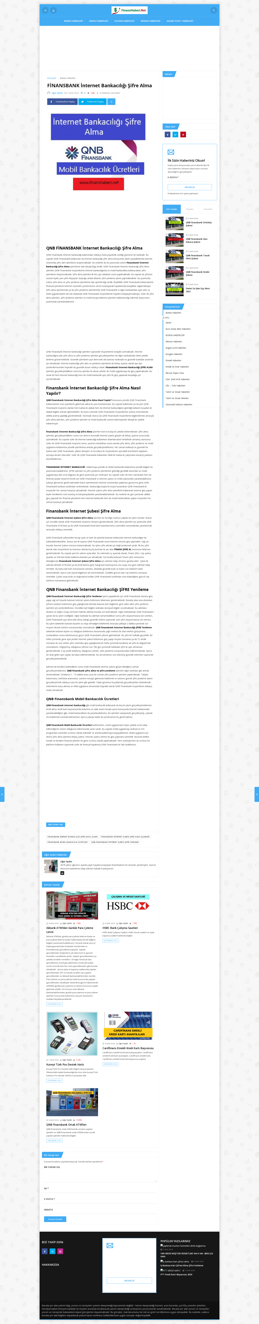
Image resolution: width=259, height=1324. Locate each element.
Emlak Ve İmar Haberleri (177, 366)
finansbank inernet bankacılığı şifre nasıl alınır (72, 836)
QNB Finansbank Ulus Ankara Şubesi (196, 241)
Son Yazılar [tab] (171, 209)
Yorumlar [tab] (208, 209)
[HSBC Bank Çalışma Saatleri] (128, 905)
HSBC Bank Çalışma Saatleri (120, 928)
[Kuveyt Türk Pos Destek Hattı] (72, 1033)
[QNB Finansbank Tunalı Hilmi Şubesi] (175, 256)
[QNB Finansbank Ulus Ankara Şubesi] (175, 239)
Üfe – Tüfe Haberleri (175, 385)
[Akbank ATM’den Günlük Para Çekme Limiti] (72, 905)
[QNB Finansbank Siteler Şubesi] (175, 272)
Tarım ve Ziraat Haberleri (178, 391)
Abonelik (190, 187)
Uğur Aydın (57, 92)
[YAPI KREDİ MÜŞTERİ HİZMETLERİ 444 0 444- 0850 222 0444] (183, 1245)
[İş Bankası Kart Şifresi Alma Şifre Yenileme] (175, 1261)
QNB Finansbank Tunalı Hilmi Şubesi (198, 257)
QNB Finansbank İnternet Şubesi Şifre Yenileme (115, 842)
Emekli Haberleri (98, 20)
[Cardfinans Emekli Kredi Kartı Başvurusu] (128, 1025)
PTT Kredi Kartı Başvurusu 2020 (176, 1274)
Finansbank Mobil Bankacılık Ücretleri (68, 842)
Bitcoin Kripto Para (175, 373)
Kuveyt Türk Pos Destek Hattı (65, 1064)
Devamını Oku (54, 1004)
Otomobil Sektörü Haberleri (179, 404)
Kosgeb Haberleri (124, 20)
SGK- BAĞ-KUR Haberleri (178, 379)
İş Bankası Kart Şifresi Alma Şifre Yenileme (182, 1265)
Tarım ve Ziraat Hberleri (177, 398)
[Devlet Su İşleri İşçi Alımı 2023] (175, 289)
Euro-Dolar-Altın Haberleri (178, 328)
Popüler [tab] (190, 209)
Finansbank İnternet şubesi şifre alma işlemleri (125, 836)
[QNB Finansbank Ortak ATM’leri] (72, 1101)
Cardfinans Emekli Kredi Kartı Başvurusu (128, 1048)
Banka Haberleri (73, 20)
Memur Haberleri (150, 20)
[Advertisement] (129, 50)
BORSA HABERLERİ (175, 335)
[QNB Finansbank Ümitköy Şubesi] (175, 223)
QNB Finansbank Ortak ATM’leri (66, 1124)
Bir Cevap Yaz (55, 824)
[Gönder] (213, 10)
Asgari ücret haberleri (180, 20)
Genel (168, 322)
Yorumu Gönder (55, 1219)
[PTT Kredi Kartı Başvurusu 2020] (170, 1270)
